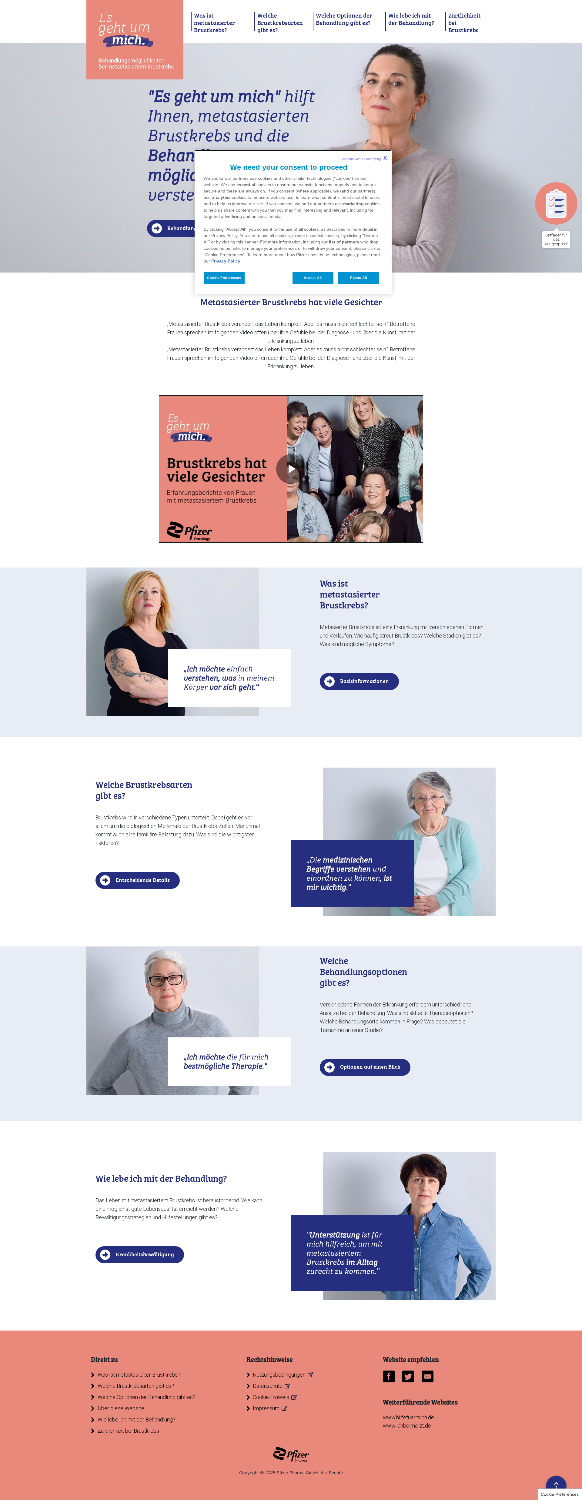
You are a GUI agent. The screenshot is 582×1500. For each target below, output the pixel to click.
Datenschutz (268, 1386)
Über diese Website (121, 1408)
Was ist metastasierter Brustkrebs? (214, 22)
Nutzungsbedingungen (279, 1374)
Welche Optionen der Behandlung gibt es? (344, 19)
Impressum (266, 1408)
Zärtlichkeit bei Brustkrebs (464, 22)
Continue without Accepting (363, 158)
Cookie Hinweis (271, 1397)
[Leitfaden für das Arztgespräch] (556, 203)
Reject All (358, 278)
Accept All (313, 278)
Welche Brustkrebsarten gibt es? (280, 22)
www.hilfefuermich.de (408, 1417)
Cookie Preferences (560, 1494)
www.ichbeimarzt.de (407, 1425)
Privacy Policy (225, 261)
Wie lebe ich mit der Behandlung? (411, 19)
